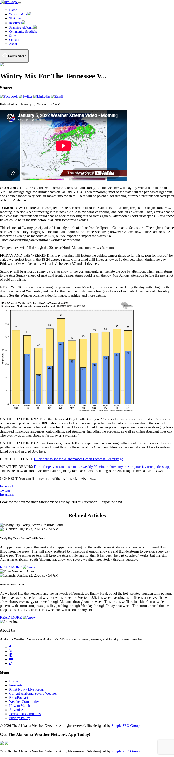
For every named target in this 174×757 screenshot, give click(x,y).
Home (13, 10)
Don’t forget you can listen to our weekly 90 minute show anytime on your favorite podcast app (102, 467)
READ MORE (11, 567)
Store (12, 35)
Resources (15, 23)
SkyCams (15, 18)
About (13, 44)
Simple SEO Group (125, 726)
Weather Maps (18, 14)
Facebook (7, 486)
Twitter (5, 490)
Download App (16, 56)
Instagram (7, 494)
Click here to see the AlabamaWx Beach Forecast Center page (78, 459)
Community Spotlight (23, 31)
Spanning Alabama (21, 27)
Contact (14, 39)
